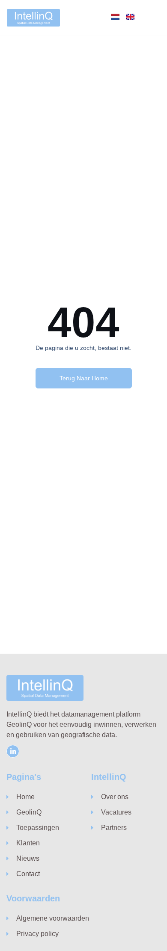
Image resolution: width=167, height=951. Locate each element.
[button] (152, 17)
